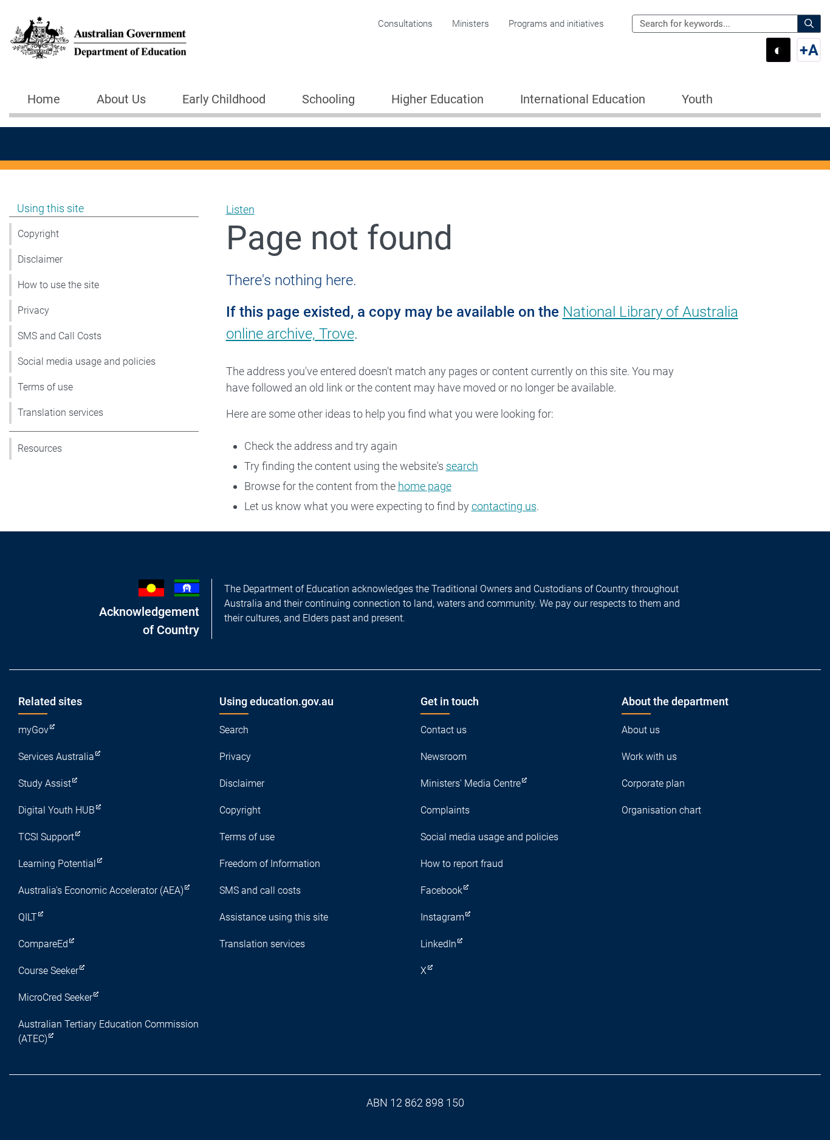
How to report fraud (461, 863)
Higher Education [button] (437, 99)
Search (234, 730)
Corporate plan (653, 783)
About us (641, 730)
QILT (27, 917)
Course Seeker (48, 970)
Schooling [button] (328, 99)
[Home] (98, 37)
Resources (40, 448)
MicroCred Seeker (55, 997)
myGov (33, 730)
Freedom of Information (269, 863)
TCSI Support (46, 837)
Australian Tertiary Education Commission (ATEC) (108, 1031)
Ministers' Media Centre (470, 783)
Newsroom (443, 756)
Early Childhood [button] (224, 99)
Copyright (38, 234)
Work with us (649, 756)
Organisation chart (661, 810)
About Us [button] (121, 99)
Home (43, 99)
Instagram (442, 917)
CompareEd (43, 944)
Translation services (60, 412)
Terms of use (45, 387)
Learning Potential (57, 863)
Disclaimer (40, 259)
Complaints (445, 810)
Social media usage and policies (87, 361)
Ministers (470, 23)
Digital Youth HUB (56, 810)
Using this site (50, 208)
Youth (697, 99)
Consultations (405, 23)
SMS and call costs (260, 890)
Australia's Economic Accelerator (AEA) (100, 890)
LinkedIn (438, 944)
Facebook (441, 890)
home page (424, 486)
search (462, 466)
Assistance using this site (273, 917)
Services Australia (56, 756)
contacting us (504, 506)
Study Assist (44, 783)
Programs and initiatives (556, 23)
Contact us (443, 730)
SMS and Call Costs (59, 336)
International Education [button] (582, 99)
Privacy (33, 310)
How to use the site (58, 285)
